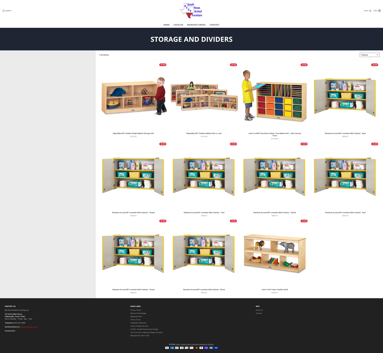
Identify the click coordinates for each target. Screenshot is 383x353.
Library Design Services (139, 326)
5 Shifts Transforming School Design (144, 329)
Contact (215, 25)
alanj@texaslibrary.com (29, 327)
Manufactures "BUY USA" (139, 336)
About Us (259, 310)
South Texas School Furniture (187, 344)
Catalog (178, 25)
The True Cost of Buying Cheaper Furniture (146, 332)
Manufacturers (196, 25)
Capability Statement (138, 323)
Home (166, 25)
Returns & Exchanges (138, 313)
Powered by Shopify (206, 344)
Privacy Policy (135, 310)
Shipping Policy (136, 316)
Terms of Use (135, 320)
